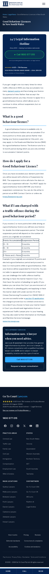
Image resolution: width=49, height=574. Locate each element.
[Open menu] (43, 3)
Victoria (29, 444)
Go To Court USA (32, 487)
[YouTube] (30, 425)
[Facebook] (5, 425)
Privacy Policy (16, 557)
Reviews (38, 535)
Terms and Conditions (38, 557)
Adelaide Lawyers (9, 517)
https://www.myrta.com (12, 196)
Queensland (30, 449)
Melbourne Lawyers (10, 492)
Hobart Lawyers (8, 522)
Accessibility (13, 547)
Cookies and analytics (32, 547)
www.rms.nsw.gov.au (11, 321)
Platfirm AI (30, 502)
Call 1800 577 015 (24, 359)
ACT (27, 464)
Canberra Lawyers (9, 512)
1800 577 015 (10, 418)
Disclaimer (26, 557)
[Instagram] (11, 425)
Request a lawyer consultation (24, 366)
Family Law (7, 449)
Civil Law (6, 454)
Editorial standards (13, 541)
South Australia (32, 469)
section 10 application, (34, 298)
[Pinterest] (18, 425)
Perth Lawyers (8, 502)
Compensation (8, 464)
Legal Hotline (31, 507)
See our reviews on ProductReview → (15, 73)
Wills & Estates (8, 474)
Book (41, 571)
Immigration (7, 459)
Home (5, 14)
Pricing (26, 535)
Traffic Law (7, 444)
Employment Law (9, 469)
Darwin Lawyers (8, 507)
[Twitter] (24, 425)
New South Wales (32, 439)
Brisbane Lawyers (9, 497)
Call (24, 571)
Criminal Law (7, 439)
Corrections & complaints (33, 541)
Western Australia (33, 454)
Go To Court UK (32, 492)
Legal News (12, 14)
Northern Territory (33, 459)
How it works (12, 535)
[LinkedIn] (37, 425)
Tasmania (29, 474)
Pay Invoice (7, 557)
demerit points (14, 91)
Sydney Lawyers (9, 487)
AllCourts (29, 497)
